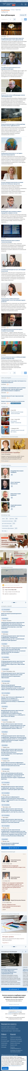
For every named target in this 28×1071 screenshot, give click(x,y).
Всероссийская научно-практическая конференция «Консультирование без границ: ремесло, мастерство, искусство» (13, 810)
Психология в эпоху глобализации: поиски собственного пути (13, 95)
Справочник (4, 1045)
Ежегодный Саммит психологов (8, 1027)
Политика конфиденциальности (15, 1047)
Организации (4, 1043)
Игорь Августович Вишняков (16, 494)
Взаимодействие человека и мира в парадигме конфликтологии (11, 212)
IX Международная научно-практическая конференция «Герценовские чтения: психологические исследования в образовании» (13, 675)
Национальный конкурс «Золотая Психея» (11, 1031)
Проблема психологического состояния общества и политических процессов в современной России (9, 971)
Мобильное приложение (16, 1039)
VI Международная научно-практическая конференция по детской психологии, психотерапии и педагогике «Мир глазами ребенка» (13, 663)
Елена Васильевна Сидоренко (10, 452)
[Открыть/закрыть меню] (25, 4)
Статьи (13, 9)
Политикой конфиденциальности (15, 1011)
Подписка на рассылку (15, 1037)
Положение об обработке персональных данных (16, 1051)
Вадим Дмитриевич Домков (16, 505)
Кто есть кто (4, 1039)
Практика (18, 9)
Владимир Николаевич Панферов (17, 471)
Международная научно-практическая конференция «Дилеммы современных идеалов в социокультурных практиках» (12, 788)
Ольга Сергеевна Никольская (15, 483)
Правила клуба (13, 1045)
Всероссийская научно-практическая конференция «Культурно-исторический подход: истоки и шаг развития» (12, 821)
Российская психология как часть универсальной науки (10, 68)
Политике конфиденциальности (13, 1065)
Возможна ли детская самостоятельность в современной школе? (13, 381)
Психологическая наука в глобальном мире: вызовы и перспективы (13, 357)
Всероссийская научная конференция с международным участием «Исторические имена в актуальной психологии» (13, 764)
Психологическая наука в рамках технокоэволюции (10, 241)
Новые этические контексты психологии (12, 401)
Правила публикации (15, 1043)
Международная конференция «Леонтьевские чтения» (10, 843)
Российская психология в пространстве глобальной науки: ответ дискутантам (12, 39)
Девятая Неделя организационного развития (11, 614)
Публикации (4, 1037)
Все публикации (5, 9)
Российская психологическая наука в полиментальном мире (11, 330)
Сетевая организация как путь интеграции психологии (13, 270)
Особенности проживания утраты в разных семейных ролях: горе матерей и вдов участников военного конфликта (13, 389)
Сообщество (4, 12)
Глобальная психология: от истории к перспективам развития (11, 154)
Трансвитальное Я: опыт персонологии (12, 396)
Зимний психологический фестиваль (9, 1028)
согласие (10, 1013)
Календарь (3, 1047)
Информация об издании (16, 1041)
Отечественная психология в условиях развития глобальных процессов (12, 183)
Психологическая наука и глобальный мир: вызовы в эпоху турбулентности (13, 124)
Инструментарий (5, 1041)
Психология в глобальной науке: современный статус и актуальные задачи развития (13, 300)
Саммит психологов (15, 403)
